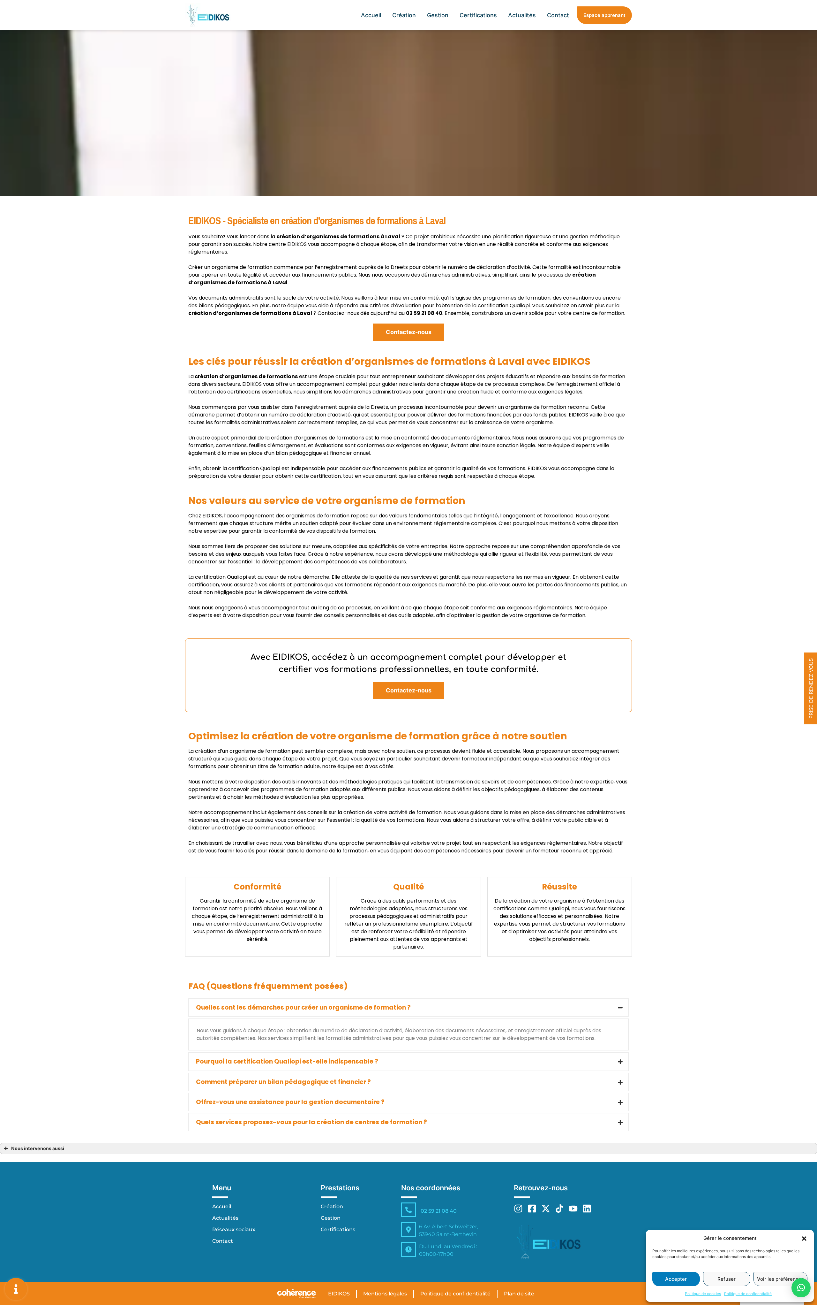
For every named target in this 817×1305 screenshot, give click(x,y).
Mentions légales (385, 1294)
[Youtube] (573, 1208)
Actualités (522, 15)
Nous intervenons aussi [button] (37, 1148)
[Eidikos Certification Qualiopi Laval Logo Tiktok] (559, 1208)
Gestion (437, 15)
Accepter (676, 1279)
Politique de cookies (703, 1293)
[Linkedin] (586, 1208)
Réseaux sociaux (233, 1229)
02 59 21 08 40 (439, 1211)
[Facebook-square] (532, 1208)
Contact (558, 15)
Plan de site (519, 1294)
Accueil (371, 15)
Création (404, 15)
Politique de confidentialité (748, 1293)
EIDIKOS (339, 1294)
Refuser (726, 1279)
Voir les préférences (780, 1279)
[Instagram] (518, 1208)
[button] (804, 1238)
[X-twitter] (545, 1208)
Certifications (478, 15)
